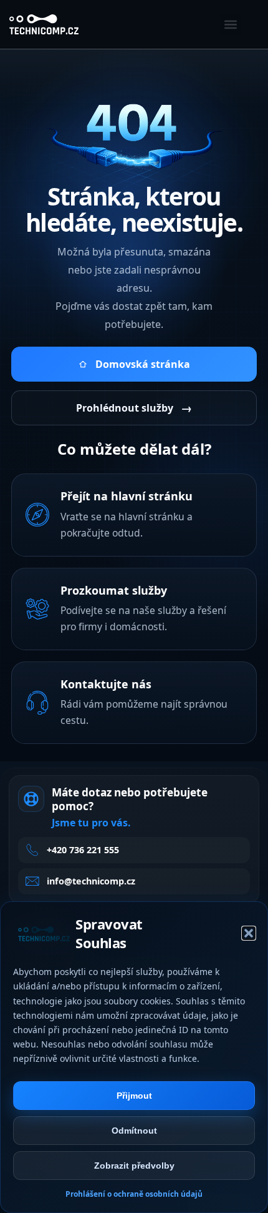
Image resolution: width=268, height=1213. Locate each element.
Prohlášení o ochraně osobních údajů (134, 1194)
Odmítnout (134, 1131)
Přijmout (134, 1096)
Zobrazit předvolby (134, 1166)
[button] (248, 933)
